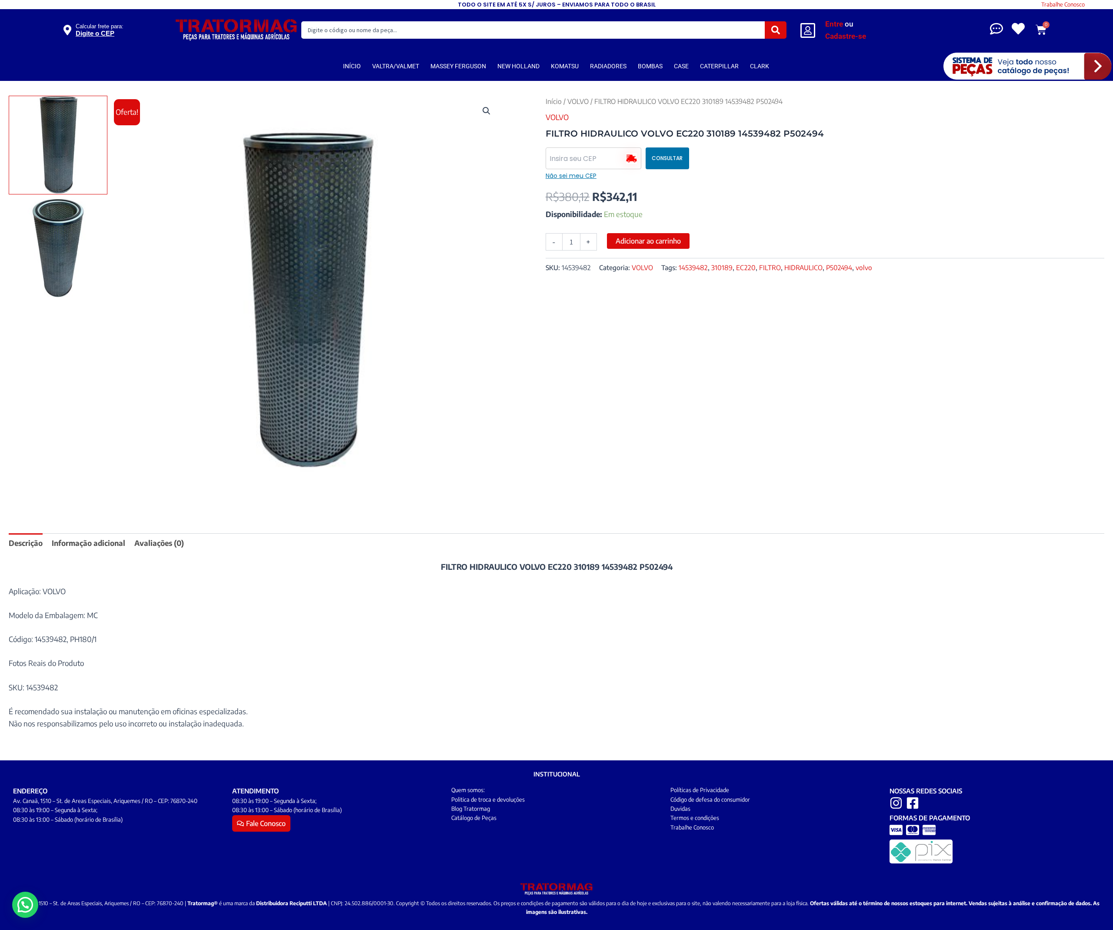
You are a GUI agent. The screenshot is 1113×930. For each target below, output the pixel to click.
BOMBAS (650, 66)
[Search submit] (775, 30)
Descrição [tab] (26, 543)
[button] (486, 111)
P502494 (839, 267)
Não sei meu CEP (571, 175)
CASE (681, 66)
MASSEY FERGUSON (458, 66)
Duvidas (680, 808)
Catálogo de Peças (474, 817)
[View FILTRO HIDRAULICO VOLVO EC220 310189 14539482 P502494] (58, 145)
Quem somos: (468, 789)
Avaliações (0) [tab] (159, 543)
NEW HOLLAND (518, 66)
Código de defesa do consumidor (710, 799)
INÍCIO (352, 66)
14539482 (693, 267)
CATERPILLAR (719, 66)
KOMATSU (565, 66)
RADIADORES (608, 66)
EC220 (746, 267)
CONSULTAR (667, 158)
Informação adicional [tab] (88, 543)
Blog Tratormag (470, 808)
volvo (864, 267)
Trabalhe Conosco (1063, 4)
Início (554, 101)
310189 (722, 267)
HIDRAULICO (803, 267)
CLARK (759, 66)
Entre (834, 24)
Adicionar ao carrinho (648, 241)
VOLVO (578, 101)
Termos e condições (694, 817)
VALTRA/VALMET (395, 66)
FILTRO (770, 267)
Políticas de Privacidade (699, 789)
